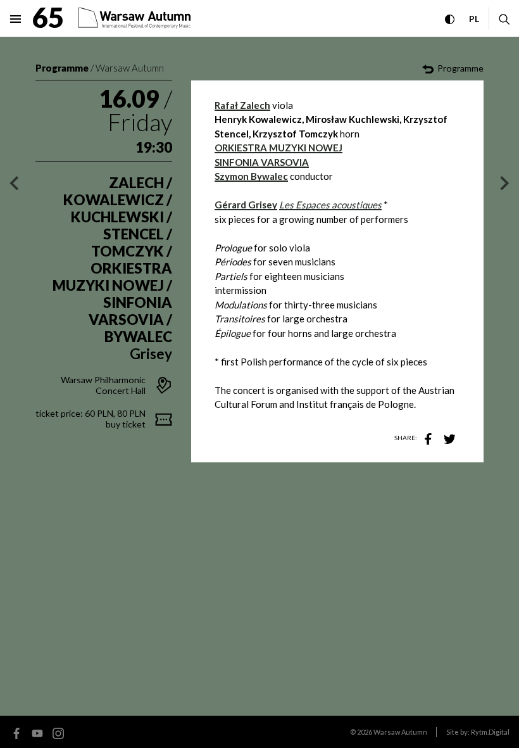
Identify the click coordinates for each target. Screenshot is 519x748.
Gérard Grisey (246, 204)
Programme (62, 67)
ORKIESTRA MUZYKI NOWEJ (278, 147)
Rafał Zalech (242, 105)
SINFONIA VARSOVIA (262, 162)
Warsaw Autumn (130, 67)
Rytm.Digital (490, 732)
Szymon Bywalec (251, 176)
